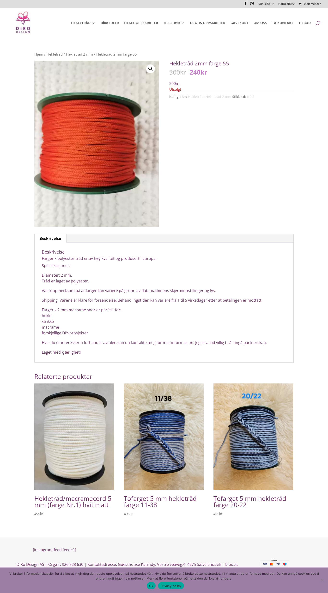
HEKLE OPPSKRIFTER (141, 23)
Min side (264, 4)
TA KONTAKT (282, 23)
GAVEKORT (239, 23)
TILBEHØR (171, 23)
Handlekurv (286, 4)
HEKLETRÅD (81, 23)
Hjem (38, 54)
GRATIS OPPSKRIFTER (207, 23)
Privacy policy (171, 586)
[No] (322, 580)
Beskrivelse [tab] (50, 238)
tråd (250, 96)
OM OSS (260, 23)
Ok (151, 586)
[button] (150, 68)
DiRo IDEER (110, 23)
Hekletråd (55, 54)
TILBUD (304, 23)
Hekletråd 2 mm (79, 54)
